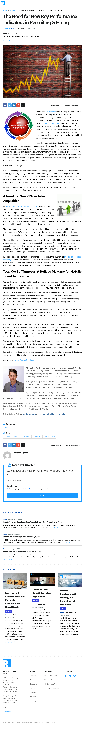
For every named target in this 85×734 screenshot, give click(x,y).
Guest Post (26, 436)
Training (33, 701)
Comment (55, 106)
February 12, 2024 (15, 519)
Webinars (33, 692)
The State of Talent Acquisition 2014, (21, 207)
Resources (34, 696)
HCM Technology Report (39, 489)
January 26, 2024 (14, 549)
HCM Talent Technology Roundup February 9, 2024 (22, 537)
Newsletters (12, 486)
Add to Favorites (71, 106)
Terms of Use (38, 722)
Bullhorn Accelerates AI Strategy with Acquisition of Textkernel (68, 597)
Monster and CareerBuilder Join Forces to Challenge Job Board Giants (15, 600)
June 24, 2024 (37, 607)
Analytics (7, 436)
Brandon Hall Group (51, 123)
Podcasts (33, 684)
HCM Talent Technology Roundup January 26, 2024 (22, 552)
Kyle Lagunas (21, 29)
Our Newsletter (52, 675)
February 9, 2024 (14, 534)
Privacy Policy (50, 722)
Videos (32, 688)
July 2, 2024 (9, 618)
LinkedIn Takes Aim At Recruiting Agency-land (41, 593)
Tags (8, 433)
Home (5, 10)
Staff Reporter (15, 615)
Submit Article (8, 41)
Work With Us (51, 680)
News (13, 29)
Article (7, 29)
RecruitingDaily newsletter (18, 489)
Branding (16, 436)
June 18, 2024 (65, 615)
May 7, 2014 (32, 29)
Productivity (36, 436)
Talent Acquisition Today (24, 360)
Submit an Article (10, 34)
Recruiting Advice (49, 436)
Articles (12, 10)
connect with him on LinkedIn (52, 414)
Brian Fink (41, 604)
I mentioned (51, 112)
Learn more (7, 711)
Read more (53, 527)
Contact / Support (53, 688)
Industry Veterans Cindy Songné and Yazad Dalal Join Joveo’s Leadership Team (32, 522)
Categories (10, 424)
